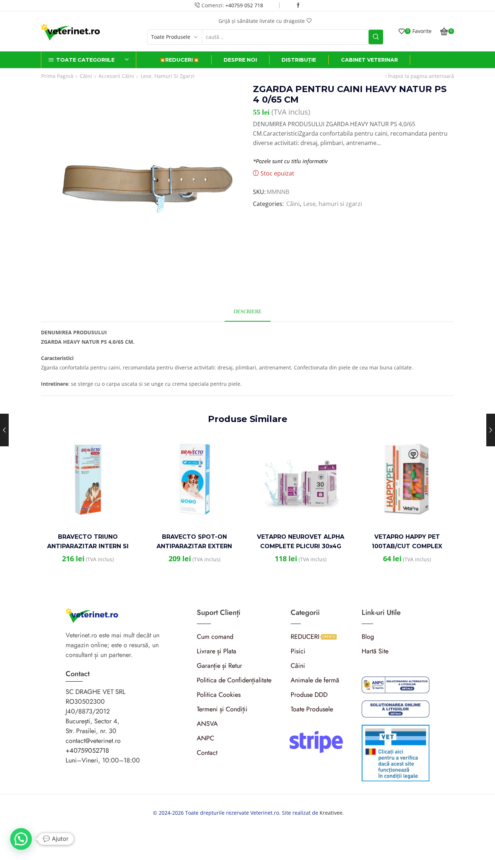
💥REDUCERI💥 (179, 60)
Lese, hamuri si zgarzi (168, 76)
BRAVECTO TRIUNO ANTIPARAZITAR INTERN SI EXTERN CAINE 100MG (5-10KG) (88, 546)
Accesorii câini (116, 76)
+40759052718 (87, 750)
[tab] (248, 312)
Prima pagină (57, 76)
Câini (86, 76)
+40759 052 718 (244, 5)
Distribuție (299, 60)
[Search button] (376, 37)
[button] (21, 839)
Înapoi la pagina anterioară (421, 76)
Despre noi (240, 60)
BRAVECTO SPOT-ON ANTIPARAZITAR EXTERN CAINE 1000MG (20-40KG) (194, 546)
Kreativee (331, 812)
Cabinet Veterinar (369, 60)
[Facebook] (298, 5)
